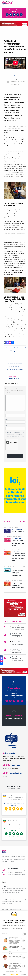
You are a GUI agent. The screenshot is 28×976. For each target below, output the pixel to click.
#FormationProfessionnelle (15, 354)
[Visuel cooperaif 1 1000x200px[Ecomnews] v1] (14, 23)
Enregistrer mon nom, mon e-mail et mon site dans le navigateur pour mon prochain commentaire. (15, 434)
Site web (7, 425)
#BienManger (8, 536)
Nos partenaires (13, 868)
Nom (6, 412)
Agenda (4, 895)
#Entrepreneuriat (9, 549)
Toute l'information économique (11, 2)
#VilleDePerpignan (16, 580)
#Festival (6, 580)
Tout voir (22, 521)
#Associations (8, 564)
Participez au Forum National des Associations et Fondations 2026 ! (17, 573)
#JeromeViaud (18, 357)
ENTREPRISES (5, 907)
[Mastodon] (1, 658)
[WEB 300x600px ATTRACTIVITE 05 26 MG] (15, 490)
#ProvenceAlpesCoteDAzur (14, 363)
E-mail (7, 419)
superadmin (14, 80)
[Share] (1, 663)
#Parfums (14, 360)
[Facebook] (1, 656)
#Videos (11, 366)
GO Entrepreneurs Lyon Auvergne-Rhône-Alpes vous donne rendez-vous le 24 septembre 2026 (18, 557)
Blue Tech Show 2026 (18, 531)
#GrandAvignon (17, 536)
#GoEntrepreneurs (21, 549)
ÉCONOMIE (4, 886)
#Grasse (9, 357)
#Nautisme (15, 527)
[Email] (1, 661)
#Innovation (7, 527)
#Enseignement (8, 77)
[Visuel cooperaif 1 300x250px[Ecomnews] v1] (15, 608)
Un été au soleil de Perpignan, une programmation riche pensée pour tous (18, 586)
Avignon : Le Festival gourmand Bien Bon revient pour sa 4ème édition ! (18, 542)
